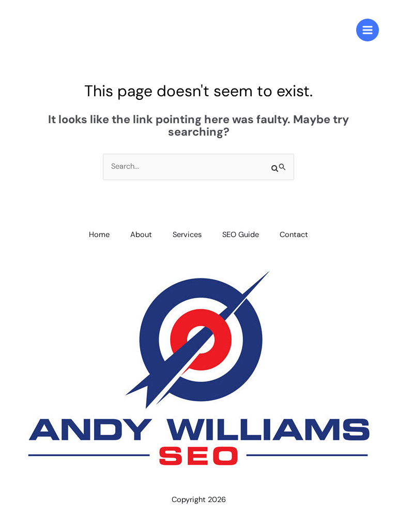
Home (99, 235)
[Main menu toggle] (367, 30)
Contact (294, 235)
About (141, 235)
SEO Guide (240, 235)
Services (187, 235)
